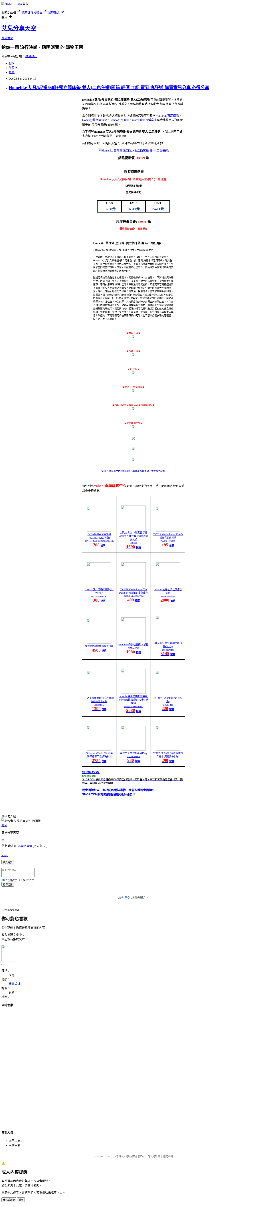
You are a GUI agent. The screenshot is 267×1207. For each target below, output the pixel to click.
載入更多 (7, 862)
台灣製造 (133, 543)
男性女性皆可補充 (133, 757)
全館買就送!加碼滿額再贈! (133, 707)
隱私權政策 (154, 1156)
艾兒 (4, 825)
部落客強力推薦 (168, 650)
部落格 (13, 67)
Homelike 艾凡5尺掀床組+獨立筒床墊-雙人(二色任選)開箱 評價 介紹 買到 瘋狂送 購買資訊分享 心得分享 (109, 87)
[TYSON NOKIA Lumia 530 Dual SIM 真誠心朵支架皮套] (133, 585)
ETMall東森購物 (168, 115)
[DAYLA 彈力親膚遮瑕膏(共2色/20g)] (99, 585)
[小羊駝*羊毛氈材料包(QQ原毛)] (168, 694)
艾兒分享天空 (18, 28)
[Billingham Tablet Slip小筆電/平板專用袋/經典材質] (99, 749)
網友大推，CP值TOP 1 (99, 596)
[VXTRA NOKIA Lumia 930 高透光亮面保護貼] (168, 530)
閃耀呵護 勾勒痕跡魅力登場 (133, 596)
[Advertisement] (133, 1065)
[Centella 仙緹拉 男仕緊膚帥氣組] (168, 585)
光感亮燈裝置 (99, 705)
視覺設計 (31, 56)
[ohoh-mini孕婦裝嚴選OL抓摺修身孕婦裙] (133, 640)
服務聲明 (168, 1156)
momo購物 (138, 120)
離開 (21, 1199)
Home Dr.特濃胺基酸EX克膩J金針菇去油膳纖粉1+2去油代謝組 (133, 700)
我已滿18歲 (9, 1199)
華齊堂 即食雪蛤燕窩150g (133, 753)
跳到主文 (7, 38)
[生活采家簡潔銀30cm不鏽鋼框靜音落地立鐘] (99, 694)
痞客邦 (21, 846)
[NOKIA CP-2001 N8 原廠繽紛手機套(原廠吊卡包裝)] (168, 749)
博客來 (152, 120)
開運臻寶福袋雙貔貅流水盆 (99, 646)
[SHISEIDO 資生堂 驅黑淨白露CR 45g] (168, 639)
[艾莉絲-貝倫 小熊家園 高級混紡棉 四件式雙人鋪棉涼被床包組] (133, 529)
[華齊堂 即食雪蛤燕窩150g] (133, 749)
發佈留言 (7, 884)
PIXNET (106, 1156)
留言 (30, 846)
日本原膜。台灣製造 (168, 541)
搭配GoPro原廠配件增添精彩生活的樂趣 (99, 541)
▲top (4, 855)
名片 (12, 72)
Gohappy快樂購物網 (94, 120)
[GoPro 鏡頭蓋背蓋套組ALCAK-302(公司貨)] (99, 530)
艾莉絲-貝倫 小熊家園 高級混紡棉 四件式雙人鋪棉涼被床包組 (133, 536)
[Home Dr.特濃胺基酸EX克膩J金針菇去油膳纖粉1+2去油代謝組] (133, 692)
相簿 (12, 63)
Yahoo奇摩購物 (119, 120)
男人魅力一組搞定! (168, 596)
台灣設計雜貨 (168, 705)
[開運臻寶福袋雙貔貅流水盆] (99, 642)
